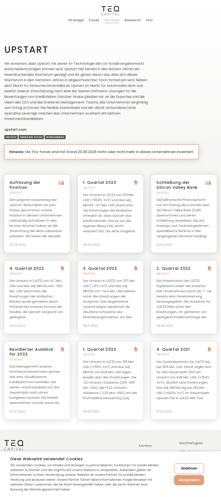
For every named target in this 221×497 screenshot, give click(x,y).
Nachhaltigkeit (191, 443)
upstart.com (15, 129)
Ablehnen (189, 468)
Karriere (145, 446)
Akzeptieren (189, 480)
